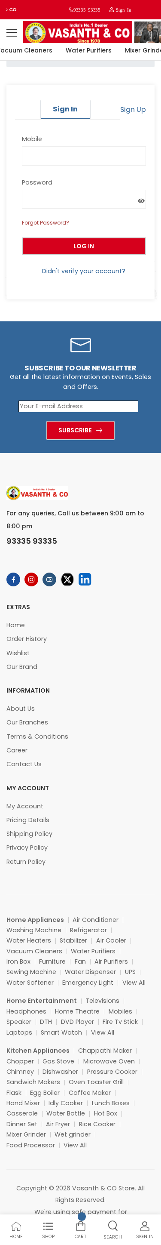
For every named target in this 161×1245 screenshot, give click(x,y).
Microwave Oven (109, 1061)
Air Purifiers (111, 961)
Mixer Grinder (26, 1134)
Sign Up (133, 109)
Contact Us (24, 764)
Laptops (19, 1032)
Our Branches (27, 722)
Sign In (122, 9)
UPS (130, 972)
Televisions (102, 1001)
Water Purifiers (86, 50)
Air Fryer (58, 1124)
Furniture (52, 961)
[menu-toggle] (11, 33)
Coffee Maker (90, 1093)
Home (15, 625)
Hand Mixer (23, 1103)
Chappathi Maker (105, 1051)
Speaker (18, 1022)
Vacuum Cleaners (34, 951)
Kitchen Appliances (38, 1051)
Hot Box (105, 1113)
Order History (26, 639)
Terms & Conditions (37, 736)
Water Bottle (65, 1113)
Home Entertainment (41, 1001)
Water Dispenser (90, 972)
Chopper (20, 1061)
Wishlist (18, 653)
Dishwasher (60, 1072)
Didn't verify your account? (83, 271)
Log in (83, 246)
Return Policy (26, 861)
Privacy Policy (27, 847)
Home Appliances (35, 920)
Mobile (32, 139)
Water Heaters (28, 940)
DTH (46, 1022)
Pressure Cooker (112, 1072)
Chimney (20, 1072)
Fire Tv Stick (120, 1022)
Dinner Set (21, 1124)
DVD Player (77, 1022)
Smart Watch (61, 1032)
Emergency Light (87, 983)
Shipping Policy (29, 833)
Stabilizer (73, 940)
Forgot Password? (45, 222)
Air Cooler (111, 940)
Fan (80, 961)
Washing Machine (33, 930)
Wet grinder (73, 1134)
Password (37, 182)
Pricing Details (27, 820)
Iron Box (18, 961)
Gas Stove (58, 1061)
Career (16, 750)
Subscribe (75, 430)
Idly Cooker (66, 1103)
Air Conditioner (95, 920)
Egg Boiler (45, 1093)
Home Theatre (77, 1011)
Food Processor (30, 1145)
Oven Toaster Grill (96, 1082)
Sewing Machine (31, 972)
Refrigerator (88, 930)
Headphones (26, 1011)
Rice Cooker (97, 1124)
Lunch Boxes (111, 1103)
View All (134, 983)
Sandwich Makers (33, 1082)
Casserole (22, 1113)
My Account (24, 806)
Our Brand (21, 667)
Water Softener (30, 983)
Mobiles (120, 1011)
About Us (20, 708)
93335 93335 (86, 9)
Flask (13, 1093)
